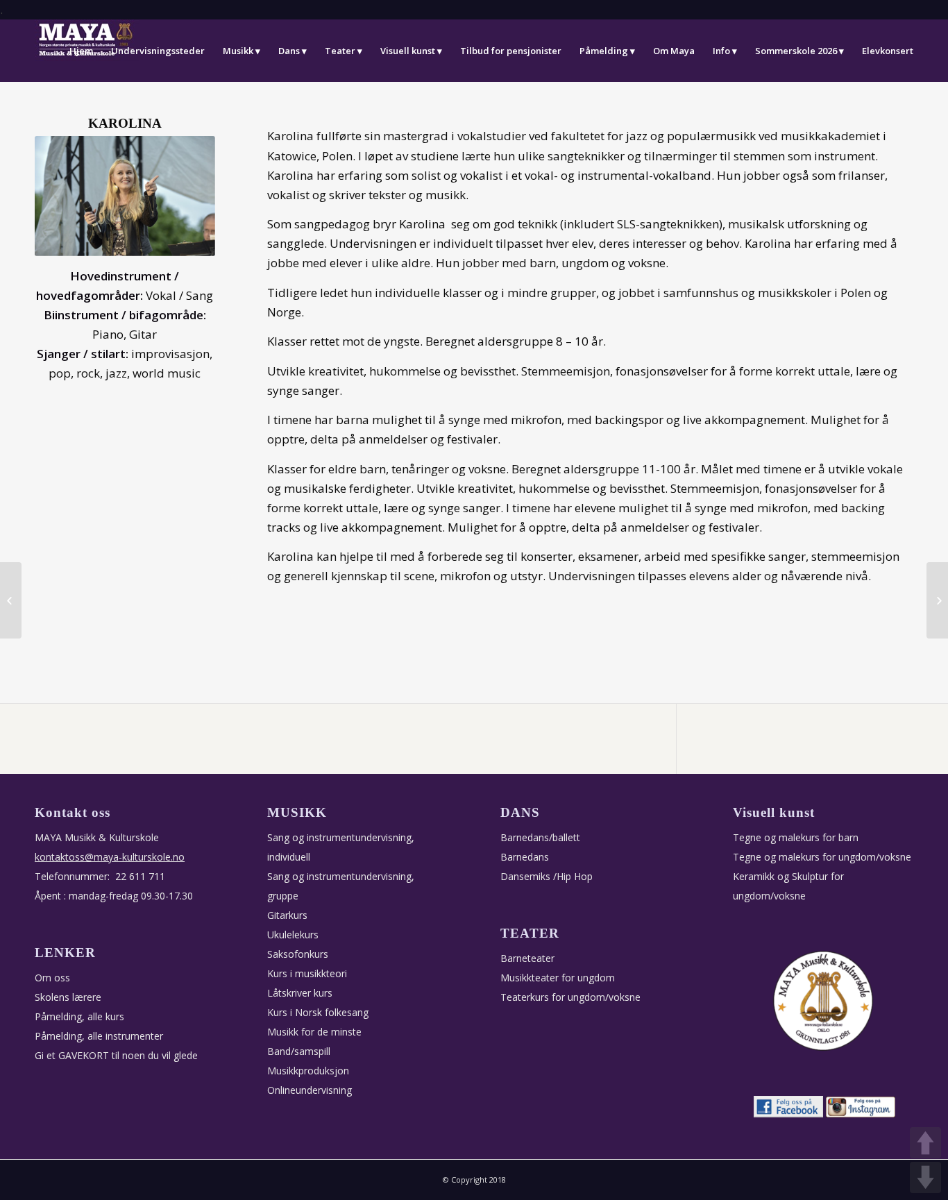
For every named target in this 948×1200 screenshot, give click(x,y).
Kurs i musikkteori (307, 973)
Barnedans (524, 856)
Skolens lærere (68, 997)
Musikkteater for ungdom (557, 977)
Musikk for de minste (314, 1031)
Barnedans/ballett (540, 837)
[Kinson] (937, 600)
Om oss (52, 977)
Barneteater (527, 958)
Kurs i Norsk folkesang (318, 1012)
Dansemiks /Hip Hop (546, 876)
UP (925, 1142)
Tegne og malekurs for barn (795, 837)
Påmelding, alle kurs (79, 1016)
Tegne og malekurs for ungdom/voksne (822, 856)
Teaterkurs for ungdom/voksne (570, 997)
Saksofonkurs (297, 954)
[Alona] (11, 600)
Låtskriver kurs (299, 992)
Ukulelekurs (293, 934)
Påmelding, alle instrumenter (99, 1035)
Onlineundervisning (309, 1090)
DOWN (925, 1177)
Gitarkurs (287, 915)
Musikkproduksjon (308, 1070)
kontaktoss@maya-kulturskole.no (110, 856)
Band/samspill (298, 1051)
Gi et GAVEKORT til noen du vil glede (116, 1055)
